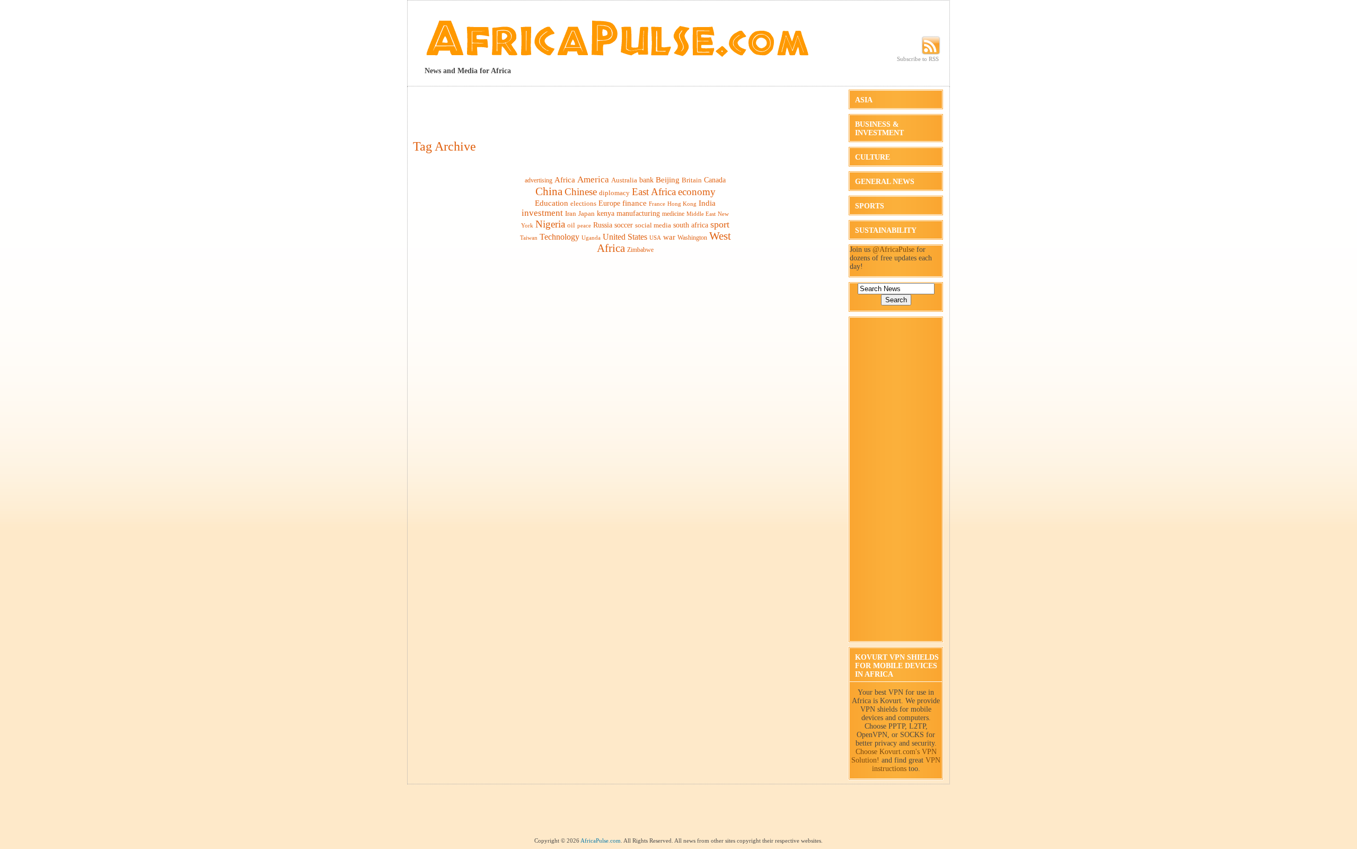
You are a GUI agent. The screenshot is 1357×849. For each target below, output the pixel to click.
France (657, 203)
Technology (559, 236)
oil (571, 225)
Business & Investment (879, 128)
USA (655, 237)
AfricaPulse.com (600, 840)
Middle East (701, 214)
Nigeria (550, 224)
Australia (624, 180)
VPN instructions (906, 764)
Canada (715, 180)
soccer (623, 225)
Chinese (581, 191)
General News (884, 182)
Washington (692, 237)
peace (584, 225)
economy (697, 191)
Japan (586, 213)
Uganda (591, 237)
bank (646, 180)
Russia (602, 225)
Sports (869, 206)
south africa (690, 225)
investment (542, 213)
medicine (673, 214)
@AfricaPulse (893, 249)
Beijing (668, 179)
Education (551, 202)
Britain (692, 180)
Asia (864, 100)
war (669, 236)
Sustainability (886, 230)
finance (634, 202)
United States (625, 236)
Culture (872, 157)
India (707, 203)
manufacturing (638, 213)
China (548, 191)
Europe (609, 203)
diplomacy (614, 193)
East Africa (654, 191)
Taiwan (528, 238)
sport (719, 224)
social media (653, 225)
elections (583, 203)
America (593, 179)
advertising (538, 180)
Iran (570, 213)
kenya (605, 213)
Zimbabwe (640, 249)
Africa (564, 179)
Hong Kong (682, 203)
